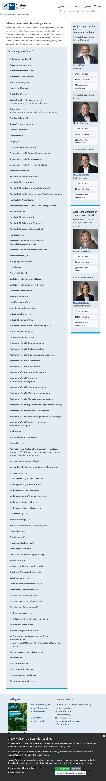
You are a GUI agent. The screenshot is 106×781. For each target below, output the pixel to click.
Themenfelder (74, 11)
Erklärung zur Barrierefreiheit (24, 732)
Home (62, 11)
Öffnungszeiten (62, 724)
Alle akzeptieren (62, 769)
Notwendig (15, 768)
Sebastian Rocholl (81, 175)
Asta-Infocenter (35, 44)
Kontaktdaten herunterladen (81, 86)
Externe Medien (17, 772)
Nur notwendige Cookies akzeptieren (70, 773)
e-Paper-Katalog (38, 721)
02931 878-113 (82, 256)
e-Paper (41, 711)
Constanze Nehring (81, 302)
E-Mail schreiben (83, 79)
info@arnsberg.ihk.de (70, 721)
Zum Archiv (36, 717)
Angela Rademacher (82, 251)
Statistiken (30, 768)
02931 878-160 (82, 128)
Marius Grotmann (80, 123)
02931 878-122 (82, 311)
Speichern (76, 769)
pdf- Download (40, 707)
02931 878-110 (82, 74)
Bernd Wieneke (79, 65)
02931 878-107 (82, 183)
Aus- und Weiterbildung (92, 11)
